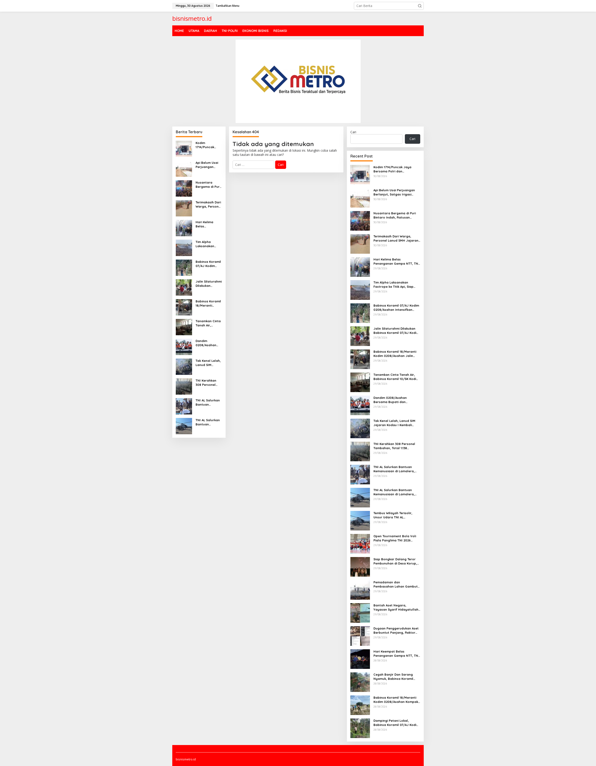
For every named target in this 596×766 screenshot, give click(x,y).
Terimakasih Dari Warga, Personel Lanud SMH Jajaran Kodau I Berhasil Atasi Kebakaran (208, 204)
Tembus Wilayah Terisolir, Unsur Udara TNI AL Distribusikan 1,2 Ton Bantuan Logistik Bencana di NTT (395, 515)
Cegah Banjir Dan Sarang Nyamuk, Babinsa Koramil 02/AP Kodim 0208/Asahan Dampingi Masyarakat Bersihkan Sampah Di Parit (394, 677)
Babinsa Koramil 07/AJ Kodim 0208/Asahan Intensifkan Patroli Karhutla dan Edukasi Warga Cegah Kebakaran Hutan (208, 264)
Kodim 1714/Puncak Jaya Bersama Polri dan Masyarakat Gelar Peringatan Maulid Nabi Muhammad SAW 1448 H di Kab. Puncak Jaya (208, 145)
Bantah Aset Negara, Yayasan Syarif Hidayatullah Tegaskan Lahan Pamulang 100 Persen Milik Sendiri (395, 607)
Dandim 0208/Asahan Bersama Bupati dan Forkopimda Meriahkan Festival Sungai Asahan (208, 343)
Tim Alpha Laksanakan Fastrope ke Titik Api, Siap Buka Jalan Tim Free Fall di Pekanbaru (208, 244)
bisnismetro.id (192, 18)
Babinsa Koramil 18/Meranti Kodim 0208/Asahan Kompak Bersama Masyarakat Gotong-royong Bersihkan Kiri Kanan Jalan (396, 700)
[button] (420, 6)
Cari (353, 132)
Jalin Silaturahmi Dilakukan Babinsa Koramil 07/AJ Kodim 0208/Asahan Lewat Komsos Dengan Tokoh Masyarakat (209, 284)
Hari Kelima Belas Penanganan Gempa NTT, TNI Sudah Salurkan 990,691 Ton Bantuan (208, 224)
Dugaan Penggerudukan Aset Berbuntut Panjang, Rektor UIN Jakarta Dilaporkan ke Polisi (396, 630)
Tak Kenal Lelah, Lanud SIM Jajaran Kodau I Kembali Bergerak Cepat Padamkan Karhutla (208, 363)
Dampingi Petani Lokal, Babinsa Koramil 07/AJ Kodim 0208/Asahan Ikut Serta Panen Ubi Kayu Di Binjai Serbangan (396, 723)
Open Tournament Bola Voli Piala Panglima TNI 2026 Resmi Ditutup (394, 538)
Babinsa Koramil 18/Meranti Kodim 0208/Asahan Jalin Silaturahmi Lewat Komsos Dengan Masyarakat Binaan (209, 303)
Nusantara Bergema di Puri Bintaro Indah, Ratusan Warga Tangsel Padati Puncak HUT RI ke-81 (208, 185)
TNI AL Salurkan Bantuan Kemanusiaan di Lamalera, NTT (208, 402)
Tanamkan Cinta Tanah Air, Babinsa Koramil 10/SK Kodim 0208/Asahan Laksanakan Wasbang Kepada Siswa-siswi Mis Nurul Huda (208, 323)
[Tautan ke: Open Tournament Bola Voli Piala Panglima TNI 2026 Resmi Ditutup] (360, 543)
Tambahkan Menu (227, 6)
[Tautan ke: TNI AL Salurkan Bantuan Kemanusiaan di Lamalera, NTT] (184, 406)
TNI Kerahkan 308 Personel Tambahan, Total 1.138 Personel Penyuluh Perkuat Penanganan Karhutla (209, 383)
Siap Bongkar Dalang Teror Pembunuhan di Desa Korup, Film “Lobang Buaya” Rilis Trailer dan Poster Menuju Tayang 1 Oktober (395, 561)
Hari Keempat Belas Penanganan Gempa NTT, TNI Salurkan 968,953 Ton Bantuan (396, 654)
